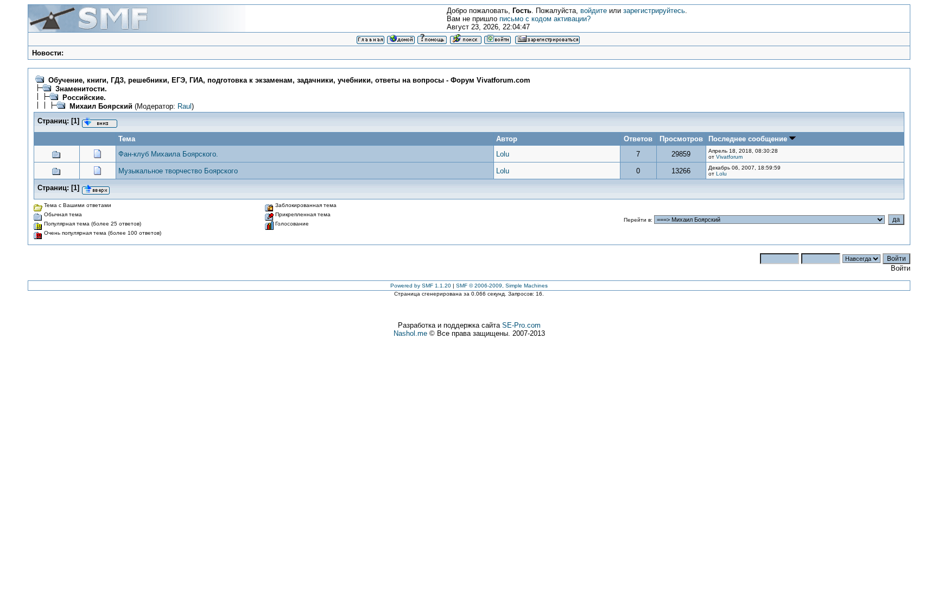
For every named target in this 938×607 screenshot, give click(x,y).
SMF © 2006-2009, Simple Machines (502, 286)
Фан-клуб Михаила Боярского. (168, 154)
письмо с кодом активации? (545, 19)
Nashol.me (410, 333)
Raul (185, 106)
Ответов (638, 139)
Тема (126, 139)
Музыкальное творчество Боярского (178, 171)
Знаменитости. (81, 89)
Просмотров (681, 139)
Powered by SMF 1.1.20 (420, 286)
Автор (506, 139)
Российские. (84, 97)
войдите (593, 11)
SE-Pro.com (521, 325)
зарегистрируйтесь (654, 11)
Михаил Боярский (100, 106)
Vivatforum (729, 157)
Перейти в (637, 220)
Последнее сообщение (748, 139)
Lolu (502, 154)
